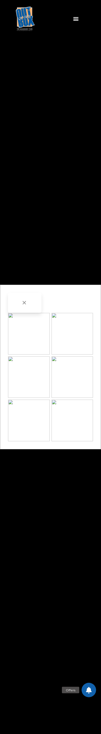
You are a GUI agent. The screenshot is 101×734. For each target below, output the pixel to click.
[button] (75, 18)
